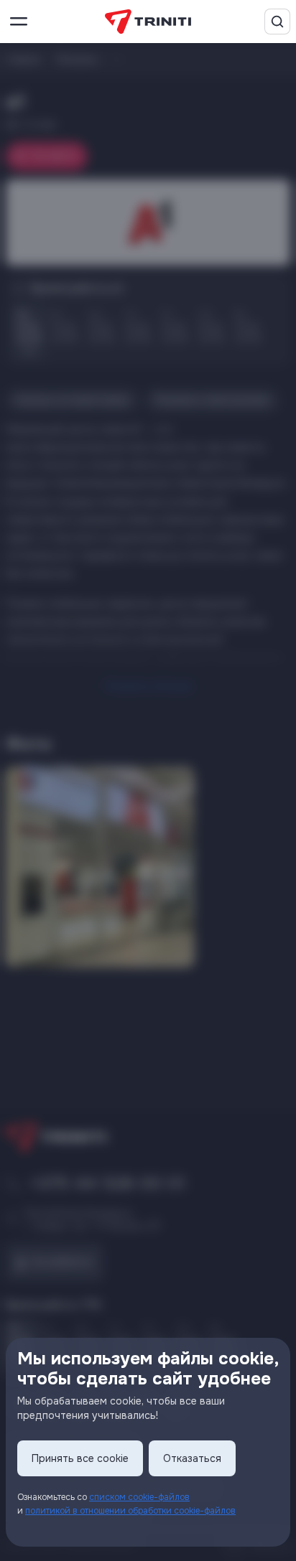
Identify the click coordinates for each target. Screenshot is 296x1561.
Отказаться (192, 1458)
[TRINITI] (148, 21)
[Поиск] (277, 21)
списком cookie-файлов (139, 1497)
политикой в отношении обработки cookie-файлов (130, 1511)
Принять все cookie (80, 1458)
